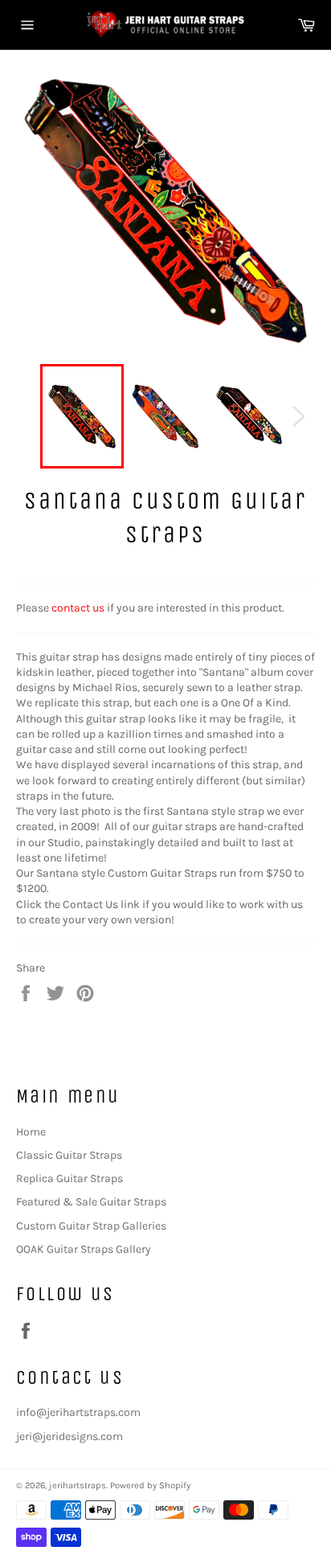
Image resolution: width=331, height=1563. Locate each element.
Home (31, 1132)
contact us (77, 608)
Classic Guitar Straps (69, 1155)
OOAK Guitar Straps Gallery (83, 1249)
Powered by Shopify (150, 1485)
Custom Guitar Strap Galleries (91, 1226)
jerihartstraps (77, 1485)
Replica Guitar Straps (69, 1178)
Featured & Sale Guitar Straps (91, 1202)
